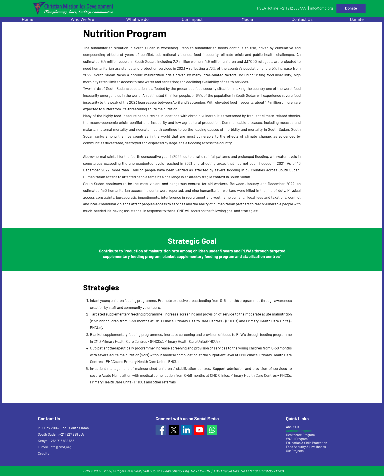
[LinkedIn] (186, 430)
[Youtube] (199, 430)
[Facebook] (161, 430)
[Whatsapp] (212, 430)
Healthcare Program (300, 435)
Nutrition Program (299, 431)
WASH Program (297, 439)
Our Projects (295, 451)
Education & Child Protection (306, 443)
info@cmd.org (321, 8)
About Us (292, 427)
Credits (43, 453)
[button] (82, 19)
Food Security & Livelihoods (306, 447)
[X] (173, 430)
